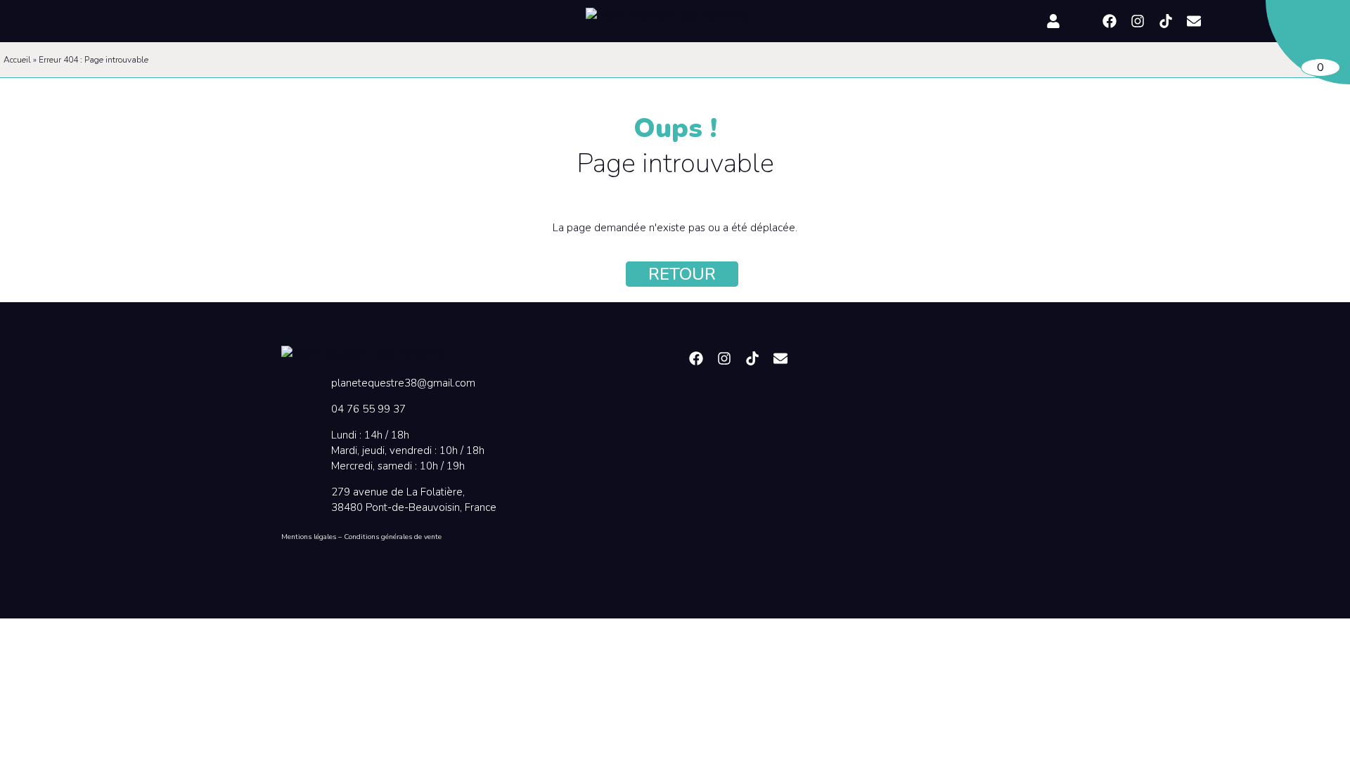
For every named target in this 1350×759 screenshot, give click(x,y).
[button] (223, 20)
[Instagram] (1138, 21)
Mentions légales (308, 537)
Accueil (17, 59)
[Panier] (1307, 42)
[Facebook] (1109, 21)
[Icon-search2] (1081, 21)
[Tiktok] (1166, 21)
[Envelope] (1194, 21)
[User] (1053, 21)
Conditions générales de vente (393, 537)
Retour (682, 274)
